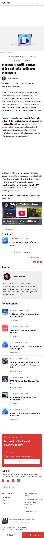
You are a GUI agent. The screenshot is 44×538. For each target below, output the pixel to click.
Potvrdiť (22, 461)
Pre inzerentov (6, 497)
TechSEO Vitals (23, 529)
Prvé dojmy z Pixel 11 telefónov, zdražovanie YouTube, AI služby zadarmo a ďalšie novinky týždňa (24, 365)
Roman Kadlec (13, 78)
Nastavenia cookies (30, 511)
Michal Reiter (15, 320)
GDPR (25, 508)
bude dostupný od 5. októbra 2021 (18, 95)
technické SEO (7, 529)
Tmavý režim (6, 487)
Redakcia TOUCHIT (16, 371)
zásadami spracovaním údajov (23, 456)
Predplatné (5, 504)
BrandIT (4, 500)
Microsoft (10, 229)
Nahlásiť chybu (34, 257)
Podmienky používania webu (33, 499)
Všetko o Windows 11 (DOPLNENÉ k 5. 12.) (24, 242)
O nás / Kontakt (7, 494)
